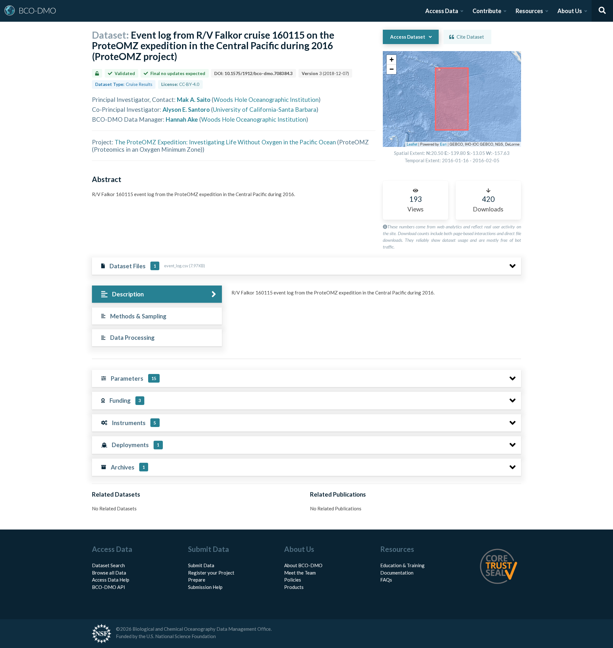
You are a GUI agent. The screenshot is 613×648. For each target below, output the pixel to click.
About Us (569, 10)
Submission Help (205, 587)
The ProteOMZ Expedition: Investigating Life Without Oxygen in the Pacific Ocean (225, 142)
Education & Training (402, 565)
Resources (529, 10)
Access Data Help (110, 580)
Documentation (396, 573)
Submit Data (201, 565)
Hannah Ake (182, 119)
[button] (391, 60)
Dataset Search (108, 565)
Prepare (196, 580)
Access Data (441, 10)
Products (294, 587)
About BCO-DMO (303, 565)
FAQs (386, 580)
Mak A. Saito (193, 99)
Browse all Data (109, 573)
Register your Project (211, 573)
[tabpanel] (374, 295)
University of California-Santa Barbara (264, 109)
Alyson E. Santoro (186, 109)
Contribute (487, 10)
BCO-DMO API (108, 587)
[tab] (157, 294)
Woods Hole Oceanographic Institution (266, 99)
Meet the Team (300, 573)
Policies (292, 580)
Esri (443, 144)
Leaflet (412, 144)
